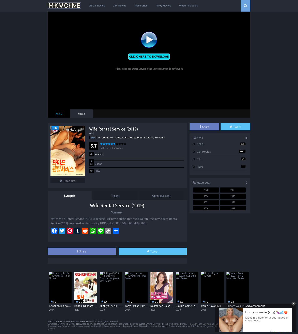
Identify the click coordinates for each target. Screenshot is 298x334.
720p (117, 137)
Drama (141, 137)
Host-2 (81, 113)
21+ (199, 159)
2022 (206, 202)
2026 (206, 190)
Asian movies (97, 5)
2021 (232, 202)
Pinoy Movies (163, 5)
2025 (232, 190)
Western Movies (188, 5)
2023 (232, 196)
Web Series (141, 5)
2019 (232, 208)
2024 (206, 196)
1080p (201, 144)
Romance (159, 137)
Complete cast (161, 196)
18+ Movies (119, 5)
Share (83, 251)
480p (200, 166)
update (99, 154)
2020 (93, 137)
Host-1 (59, 113)
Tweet (154, 251)
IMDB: (103, 147)
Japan (149, 137)
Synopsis (69, 196)
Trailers (115, 196)
